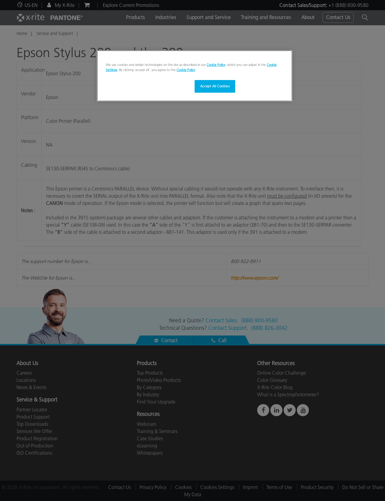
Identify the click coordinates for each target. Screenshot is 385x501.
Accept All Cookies (214, 86)
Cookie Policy (216, 65)
